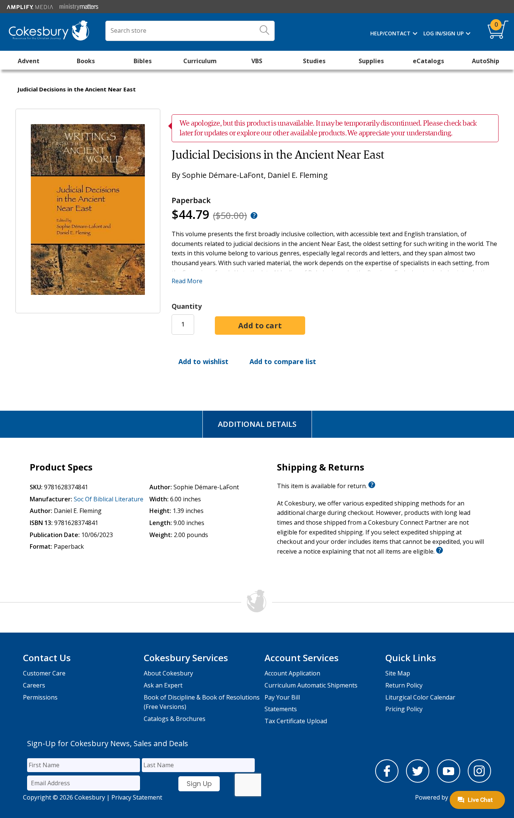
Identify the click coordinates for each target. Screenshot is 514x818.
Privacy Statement (136, 797)
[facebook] (386, 780)
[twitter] (417, 780)
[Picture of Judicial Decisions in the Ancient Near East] (88, 308)
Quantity (187, 306)
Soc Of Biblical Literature (108, 499)
